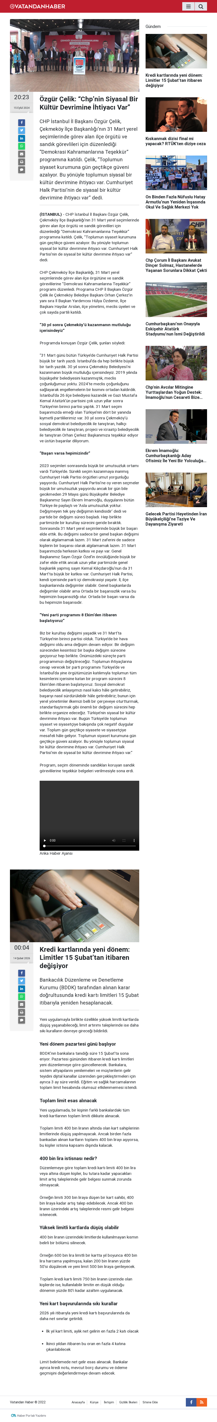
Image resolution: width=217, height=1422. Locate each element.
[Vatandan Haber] (37, 6)
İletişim (109, 1402)
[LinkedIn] (21, 138)
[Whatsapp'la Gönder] (21, 146)
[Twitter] (21, 130)
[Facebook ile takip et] (191, 1402)
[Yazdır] (21, 162)
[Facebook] (21, 122)
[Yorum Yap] (21, 169)
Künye (94, 1402)
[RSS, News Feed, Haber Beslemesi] (201, 1402)
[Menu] (188, 7)
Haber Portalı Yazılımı (31, 1415)
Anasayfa (78, 1402)
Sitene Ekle (150, 1402)
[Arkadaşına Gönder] (21, 154)
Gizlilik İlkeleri (128, 1402)
